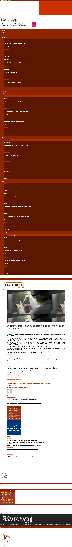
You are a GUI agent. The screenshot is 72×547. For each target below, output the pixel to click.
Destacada (8, 322)
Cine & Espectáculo (10, 447)
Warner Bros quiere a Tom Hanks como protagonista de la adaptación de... (22, 449)
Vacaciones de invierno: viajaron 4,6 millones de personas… (16, 216)
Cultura (3, 137)
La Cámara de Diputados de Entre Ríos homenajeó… (15, 101)
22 (5, 478)
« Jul (1, 482)
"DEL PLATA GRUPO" (33, 527)
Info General (6, 536)
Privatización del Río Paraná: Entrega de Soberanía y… (15, 270)
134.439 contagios (10, 379)
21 (4, 478)
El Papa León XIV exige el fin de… (11, 72)
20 (3, 478)
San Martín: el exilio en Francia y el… (11, 155)
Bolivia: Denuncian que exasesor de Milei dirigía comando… (16, 62)
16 (6, 477)
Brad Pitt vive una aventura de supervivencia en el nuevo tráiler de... (21, 456)
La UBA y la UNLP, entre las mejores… (12, 131)
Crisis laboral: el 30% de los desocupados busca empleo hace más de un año (21, 401)
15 (5, 477)
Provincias (4, 35)
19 (2, 478)
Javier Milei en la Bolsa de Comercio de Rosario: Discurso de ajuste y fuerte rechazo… (13, 6)
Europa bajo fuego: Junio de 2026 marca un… (13, 250)
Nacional (3, 32)
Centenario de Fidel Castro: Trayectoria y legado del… (15, 165)
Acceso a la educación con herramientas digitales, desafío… (16, 111)
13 (3, 477)
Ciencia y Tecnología (8, 545)
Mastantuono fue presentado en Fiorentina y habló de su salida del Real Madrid (12, 14)
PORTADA (3, 30)
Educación (6, 98)
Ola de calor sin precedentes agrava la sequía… (14, 240)
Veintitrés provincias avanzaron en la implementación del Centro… (18, 206)
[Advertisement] (36, 465)
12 (2, 477)
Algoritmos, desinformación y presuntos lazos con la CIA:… (16, 53)
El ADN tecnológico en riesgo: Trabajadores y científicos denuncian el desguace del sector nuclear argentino (17, 10)
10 (0, 477)
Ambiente (5, 237)
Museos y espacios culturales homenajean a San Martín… (16, 174)
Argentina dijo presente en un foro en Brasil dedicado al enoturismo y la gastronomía (13, 9)
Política (3, 88)
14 (4, 477)
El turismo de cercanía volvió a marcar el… (13, 196)
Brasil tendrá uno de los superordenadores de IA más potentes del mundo (11, 5)
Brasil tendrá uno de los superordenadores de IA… (14, 43)
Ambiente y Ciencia (5, 232)
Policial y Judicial (7, 537)
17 (0, 478)
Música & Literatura (10, 438)
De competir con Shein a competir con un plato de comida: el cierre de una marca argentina (24, 403)
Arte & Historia (7, 142)
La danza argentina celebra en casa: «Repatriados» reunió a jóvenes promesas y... (24, 445)
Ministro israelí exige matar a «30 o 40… (12, 82)
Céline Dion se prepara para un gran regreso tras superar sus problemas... (22, 440)
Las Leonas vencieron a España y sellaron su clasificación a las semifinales (11, 3)
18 (1, 478)
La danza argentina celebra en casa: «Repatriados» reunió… (16, 145)
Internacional (4, 37)
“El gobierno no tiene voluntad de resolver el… (14, 121)
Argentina (15, 379)
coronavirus (19, 379)
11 (1, 477)
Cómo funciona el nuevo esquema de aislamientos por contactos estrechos (18, 387)
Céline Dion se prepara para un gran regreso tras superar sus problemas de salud (13, 2)
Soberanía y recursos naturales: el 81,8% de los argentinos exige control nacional (22, 399)
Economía (4, 91)
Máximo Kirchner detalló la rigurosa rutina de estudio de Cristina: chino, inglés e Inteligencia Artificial (16, 13)
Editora (8, 395)
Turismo (3, 181)
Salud (5, 538)
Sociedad (3, 93)
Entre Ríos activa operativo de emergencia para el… (15, 260)
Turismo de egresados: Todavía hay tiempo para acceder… (16, 226)
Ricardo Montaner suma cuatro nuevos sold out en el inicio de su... (21, 452)
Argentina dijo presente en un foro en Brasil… (13, 187)
